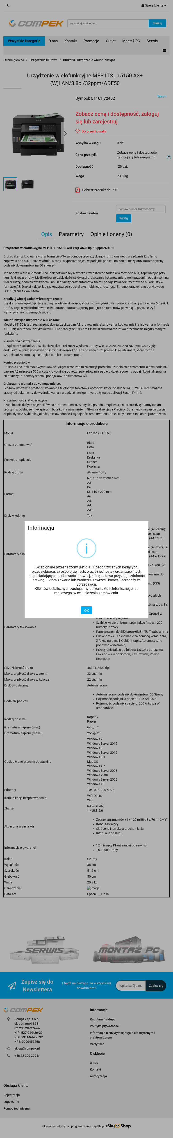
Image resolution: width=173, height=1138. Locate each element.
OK (86, 610)
